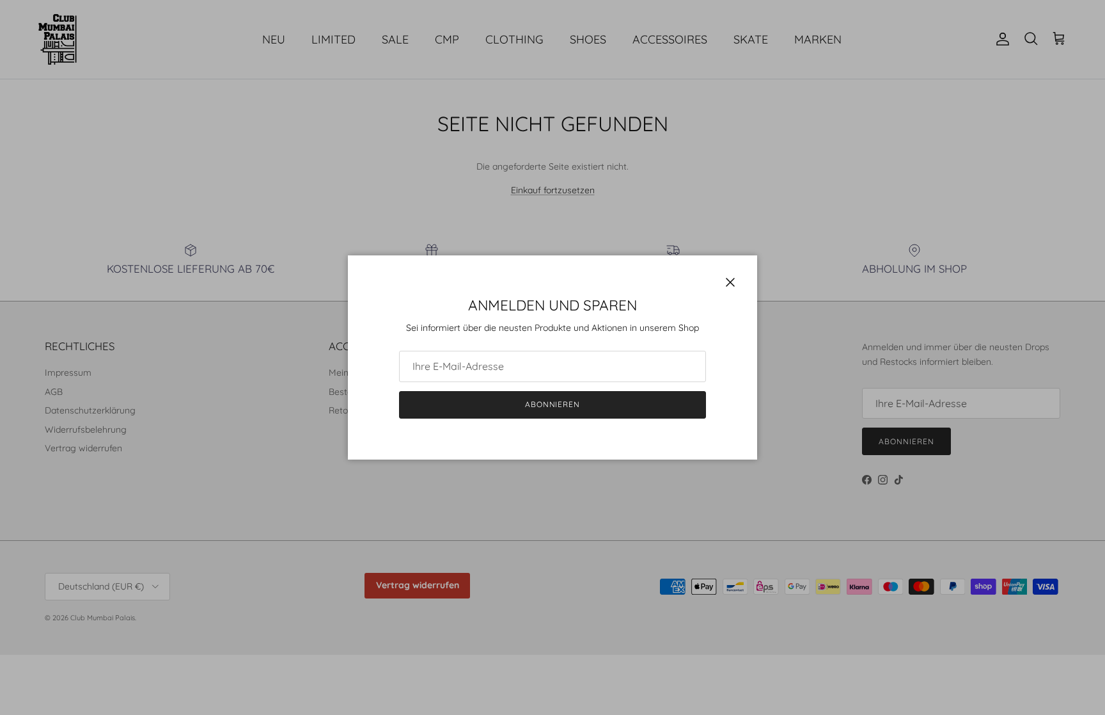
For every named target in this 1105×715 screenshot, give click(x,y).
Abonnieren (553, 404)
